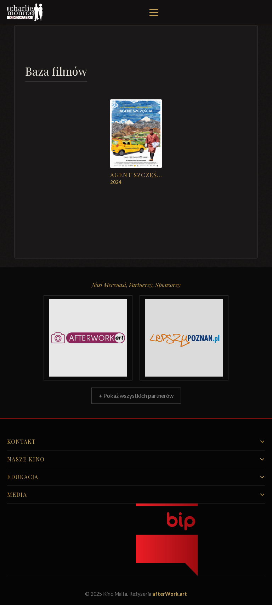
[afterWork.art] (88, 338)
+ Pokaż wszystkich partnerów (136, 395)
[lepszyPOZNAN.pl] (184, 338)
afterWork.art (169, 594)
